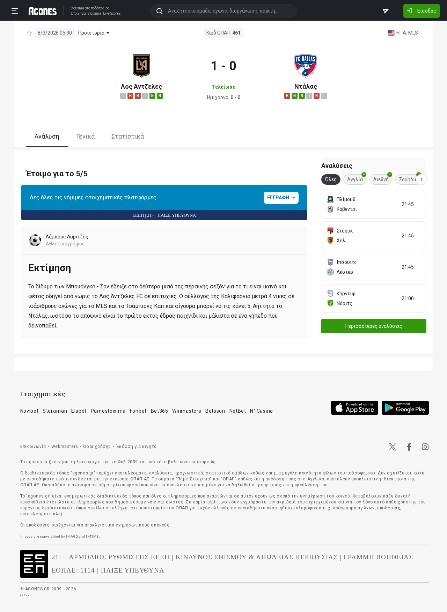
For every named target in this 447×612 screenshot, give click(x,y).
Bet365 (159, 411)
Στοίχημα (78, 13)
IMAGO (72, 536)
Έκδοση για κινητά (136, 446)
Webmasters (64, 446)
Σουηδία (409, 178)
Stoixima (77, 8)
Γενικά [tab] (85, 136)
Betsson (215, 411)
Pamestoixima (108, 411)
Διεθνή (382, 178)
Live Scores (112, 13)
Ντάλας (305, 86)
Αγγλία (356, 178)
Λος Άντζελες (141, 86)
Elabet (79, 411)
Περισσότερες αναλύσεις (373, 326)
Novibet (29, 411)
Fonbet (138, 411)
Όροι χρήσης (97, 446)
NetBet (237, 411)
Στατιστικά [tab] (127, 136)
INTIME (92, 536)
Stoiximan (55, 411)
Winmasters (186, 411)
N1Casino (261, 411)
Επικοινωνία (33, 446)
